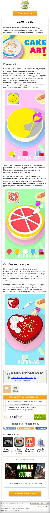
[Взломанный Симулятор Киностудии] (30, 442)
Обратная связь (43, 506)
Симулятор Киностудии (29, 450)
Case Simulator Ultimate (18, 451)
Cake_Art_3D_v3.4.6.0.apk (23, 378)
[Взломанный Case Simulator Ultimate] (19, 442)
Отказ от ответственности (39, 504)
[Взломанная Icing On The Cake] (41, 442)
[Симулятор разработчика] (8, 442)
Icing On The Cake (40, 450)
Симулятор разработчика (8, 450)
